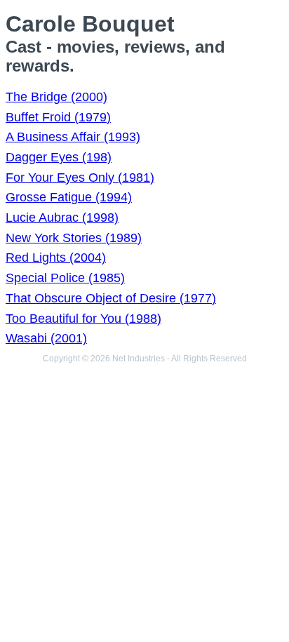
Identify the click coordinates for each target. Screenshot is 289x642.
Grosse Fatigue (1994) (69, 197)
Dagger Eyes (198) (59, 157)
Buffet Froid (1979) (58, 117)
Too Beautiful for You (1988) (83, 319)
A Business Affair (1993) (73, 137)
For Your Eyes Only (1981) (80, 177)
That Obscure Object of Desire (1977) (111, 298)
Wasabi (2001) (46, 338)
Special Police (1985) (65, 278)
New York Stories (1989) (74, 238)
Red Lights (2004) (56, 257)
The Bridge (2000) (56, 97)
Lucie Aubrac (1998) (62, 217)
